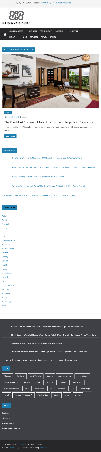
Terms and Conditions (11, 428)
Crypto (50, 376)
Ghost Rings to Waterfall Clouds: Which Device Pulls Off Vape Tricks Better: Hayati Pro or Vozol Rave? (53, 167)
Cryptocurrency (8, 240)
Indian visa (63, 382)
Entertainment (8, 248)
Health (12, 37)
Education (59, 31)
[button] (24, 31)
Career (5, 232)
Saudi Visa (39, 388)
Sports (4, 297)
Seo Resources (16, 31)
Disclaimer (6, 418)
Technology (45, 31)
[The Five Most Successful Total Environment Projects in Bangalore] (50, 81)
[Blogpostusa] (5, 34)
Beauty (5, 220)
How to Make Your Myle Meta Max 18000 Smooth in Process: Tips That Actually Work (47, 158)
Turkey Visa (43, 395)
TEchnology (85, 388)
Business (33, 31)
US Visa (56, 395)
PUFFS (27, 388)
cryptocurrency (64, 376)
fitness (39, 382)
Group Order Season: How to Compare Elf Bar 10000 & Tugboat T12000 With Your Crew (39, 195)
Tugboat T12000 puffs (24, 395)
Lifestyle (74, 31)
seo (51, 388)
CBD (3, 236)
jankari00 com (8, 273)
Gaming (5, 257)
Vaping (78, 395)
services (61, 388)
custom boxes (82, 376)
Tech (73, 388)
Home (24, 37)
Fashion (5, 252)
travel (6, 395)
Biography (6, 224)
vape (67, 395)
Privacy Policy (8, 423)
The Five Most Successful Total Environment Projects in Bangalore (48, 122)
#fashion (7, 376)
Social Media (7, 293)
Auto (4, 216)
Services (34, 37)
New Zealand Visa (11, 388)
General (5, 261)
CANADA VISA (35, 376)
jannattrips (77, 382)
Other (53, 37)
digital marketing (11, 382)
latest (24, 117)
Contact (5, 413)
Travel (44, 37)
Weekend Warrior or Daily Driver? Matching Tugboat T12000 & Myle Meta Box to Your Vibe (61, 3)
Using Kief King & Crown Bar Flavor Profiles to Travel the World (38, 176)
